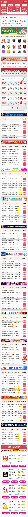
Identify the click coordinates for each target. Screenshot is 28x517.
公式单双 (11, 287)
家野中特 (11, 174)
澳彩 (17, 5)
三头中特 (19, 66)
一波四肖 (24, 203)
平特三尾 (17, 344)
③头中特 (4, 429)
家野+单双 (4, 372)
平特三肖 (17, 317)
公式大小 (4, 287)
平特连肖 (17, 429)
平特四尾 (24, 344)
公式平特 (17, 287)
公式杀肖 (17, 258)
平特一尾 (14, 66)
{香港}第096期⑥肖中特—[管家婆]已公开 (10, 135)
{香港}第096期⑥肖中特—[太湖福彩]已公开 (10, 126)
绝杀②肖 (17, 146)
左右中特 (24, 174)
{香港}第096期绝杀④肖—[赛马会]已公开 (10, 156)
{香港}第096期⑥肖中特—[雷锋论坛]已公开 (10, 124)
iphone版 (22, 477)
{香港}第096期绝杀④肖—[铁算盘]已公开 (10, 164)
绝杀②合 (24, 429)
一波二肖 (11, 203)
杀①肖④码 (4, 401)
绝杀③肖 (11, 146)
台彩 (24, 5)
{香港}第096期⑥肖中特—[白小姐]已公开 (10, 128)
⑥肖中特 (4, 119)
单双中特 (11, 230)
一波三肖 (17, 203)
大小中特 (4, 230)
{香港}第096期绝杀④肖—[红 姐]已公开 (10, 158)
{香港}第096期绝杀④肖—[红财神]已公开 (10, 160)
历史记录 (24, 17)
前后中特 (17, 174)
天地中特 (4, 174)
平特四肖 (24, 317)
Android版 (8, 477)
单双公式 (24, 63)
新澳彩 (10, 5)
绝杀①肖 (24, 146)
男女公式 (24, 66)
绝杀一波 (4, 66)
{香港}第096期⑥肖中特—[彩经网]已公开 (10, 122)
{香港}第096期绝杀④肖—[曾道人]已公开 (10, 151)
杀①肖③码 (10, 401)
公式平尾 (24, 287)
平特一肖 (9, 63)
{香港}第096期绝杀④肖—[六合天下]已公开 (10, 162)
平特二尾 (11, 344)
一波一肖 (4, 203)
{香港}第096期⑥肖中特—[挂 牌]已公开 (10, 130)
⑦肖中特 (11, 119)
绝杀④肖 (4, 146)
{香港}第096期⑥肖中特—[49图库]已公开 (10, 133)
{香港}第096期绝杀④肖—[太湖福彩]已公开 (10, 149)
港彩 (3, 5)
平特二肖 (11, 317)
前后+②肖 (24, 372)
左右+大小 (17, 372)
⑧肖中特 (17, 119)
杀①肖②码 (17, 401)
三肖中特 (4, 63)
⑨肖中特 (24, 119)
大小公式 (19, 63)
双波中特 (17, 230)
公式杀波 (11, 258)
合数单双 (24, 230)
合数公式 (9, 66)
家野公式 (14, 63)
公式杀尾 (4, 258)
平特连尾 (11, 429)
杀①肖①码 (23, 401)
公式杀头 (24, 258)
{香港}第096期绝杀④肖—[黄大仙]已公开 (10, 153)
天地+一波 (10, 372)
